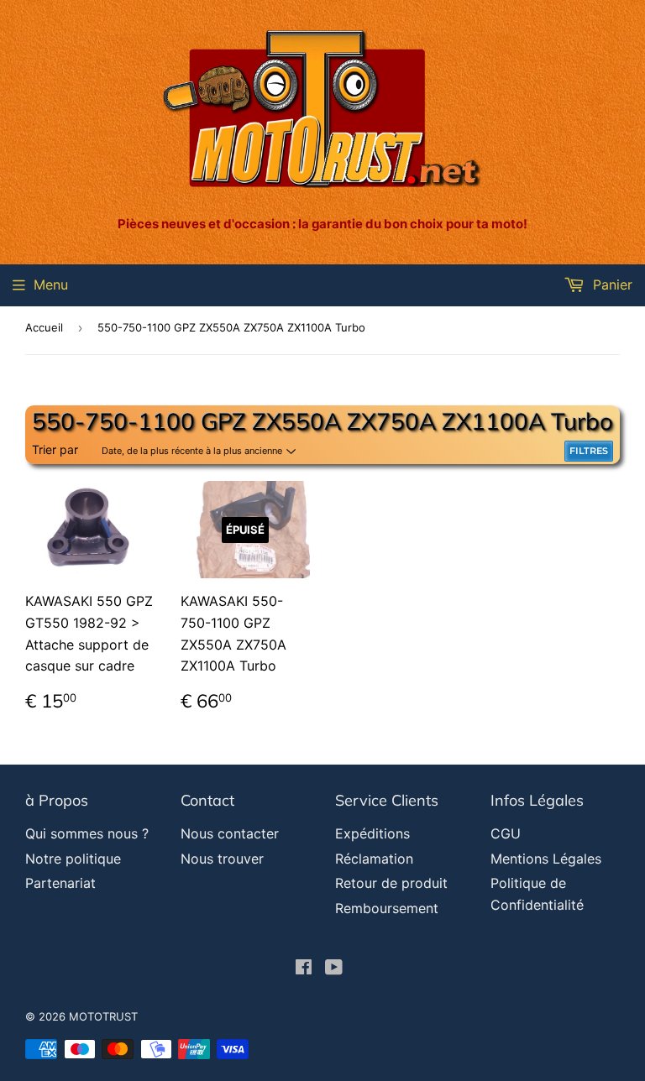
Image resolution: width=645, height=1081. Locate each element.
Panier (610, 284)
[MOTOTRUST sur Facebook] (303, 968)
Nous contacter (230, 833)
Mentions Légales (545, 858)
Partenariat (60, 883)
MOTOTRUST (103, 1016)
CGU (505, 833)
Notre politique (73, 858)
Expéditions (372, 833)
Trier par (55, 449)
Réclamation (374, 858)
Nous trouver (222, 858)
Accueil (44, 327)
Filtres (588, 451)
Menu (51, 284)
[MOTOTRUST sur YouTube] (334, 968)
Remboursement (386, 908)
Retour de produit (391, 883)
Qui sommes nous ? (87, 833)
